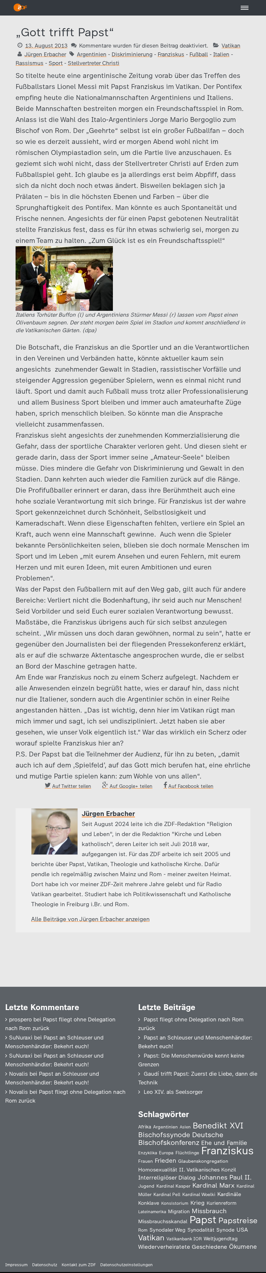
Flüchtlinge (187, 1152)
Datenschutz (44, 1264)
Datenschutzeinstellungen (126, 1264)
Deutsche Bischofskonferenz (180, 1138)
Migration (179, 1211)
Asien (185, 1127)
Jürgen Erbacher (45, 54)
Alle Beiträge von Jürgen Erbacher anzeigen (90, 919)
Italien (221, 54)
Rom (143, 1230)
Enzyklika (147, 1152)
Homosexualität (157, 1169)
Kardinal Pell (166, 1194)
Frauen (145, 1161)
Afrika (144, 1127)
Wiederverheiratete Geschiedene (182, 1246)
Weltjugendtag (220, 1238)
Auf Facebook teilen (190, 786)
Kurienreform (221, 1203)
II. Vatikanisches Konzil (207, 1169)
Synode (225, 1230)
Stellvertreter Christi (93, 63)
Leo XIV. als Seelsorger (173, 1092)
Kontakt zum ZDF (79, 1264)
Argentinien (91, 54)
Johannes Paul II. (225, 1177)
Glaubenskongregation (203, 1161)
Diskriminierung (132, 54)
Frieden (165, 1160)
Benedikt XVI (218, 1125)
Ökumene (243, 1246)
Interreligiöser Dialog (167, 1177)
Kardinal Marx (213, 1185)
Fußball (198, 54)
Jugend (146, 1186)
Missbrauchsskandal (162, 1221)
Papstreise (238, 1220)
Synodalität (200, 1230)
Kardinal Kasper (173, 1186)
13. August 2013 (46, 45)
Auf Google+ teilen (131, 786)
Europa (166, 1152)
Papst (202, 1219)
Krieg (197, 1203)
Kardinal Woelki (198, 1194)
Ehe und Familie (224, 1143)
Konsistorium (174, 1203)
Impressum (16, 1264)
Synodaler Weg (168, 1230)
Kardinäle (229, 1194)
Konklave (148, 1203)
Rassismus (29, 63)
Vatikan (231, 45)
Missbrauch (209, 1211)
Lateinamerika (152, 1211)
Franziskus (171, 54)
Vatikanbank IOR (184, 1238)
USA (242, 1229)
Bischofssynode (164, 1135)
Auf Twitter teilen (71, 786)
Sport (56, 63)
